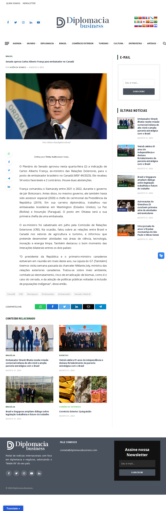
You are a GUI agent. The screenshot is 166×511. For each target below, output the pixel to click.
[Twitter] (9, 170)
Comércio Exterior (82, 43)
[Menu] (7, 43)
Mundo (31, 43)
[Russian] (136, 25)
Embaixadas (48, 294)
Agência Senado (18, 67)
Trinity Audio (51, 157)
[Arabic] (136, 18)
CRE (21, 294)
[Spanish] (144, 25)
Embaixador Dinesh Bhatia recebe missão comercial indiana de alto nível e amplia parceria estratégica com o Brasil (27, 363)
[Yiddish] (155, 25)
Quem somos (13, 3)
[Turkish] (148, 25)
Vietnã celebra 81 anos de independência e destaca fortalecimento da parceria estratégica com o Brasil (81, 363)
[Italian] (140, 21)
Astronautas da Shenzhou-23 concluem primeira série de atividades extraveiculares (147, 207)
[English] (144, 18)
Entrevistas (135, 43)
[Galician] (152, 18)
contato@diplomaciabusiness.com (78, 450)
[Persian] (152, 21)
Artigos (151, 43)
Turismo (103, 43)
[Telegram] (9, 178)
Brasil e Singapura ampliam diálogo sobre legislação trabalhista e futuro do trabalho (27, 413)
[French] (148, 18)
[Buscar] (164, 43)
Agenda (17, 43)
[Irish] (136, 21)
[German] (155, 18)
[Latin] (148, 21)
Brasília (10, 355)
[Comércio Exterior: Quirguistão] (83, 389)
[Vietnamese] (152, 25)
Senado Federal (82, 294)
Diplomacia (47, 43)
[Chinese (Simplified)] (140, 18)
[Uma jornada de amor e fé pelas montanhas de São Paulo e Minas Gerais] (126, 230)
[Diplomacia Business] (83, 22)
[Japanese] (144, 21)
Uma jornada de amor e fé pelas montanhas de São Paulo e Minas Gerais (148, 230)
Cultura (118, 43)
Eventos (63, 355)
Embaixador (64, 294)
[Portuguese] (155, 21)
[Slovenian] (140, 25)
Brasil (62, 43)
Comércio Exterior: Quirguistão (75, 411)
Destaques (32, 294)
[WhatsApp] (9, 153)
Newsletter (29, 3)
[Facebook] (9, 162)
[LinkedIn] (9, 186)
